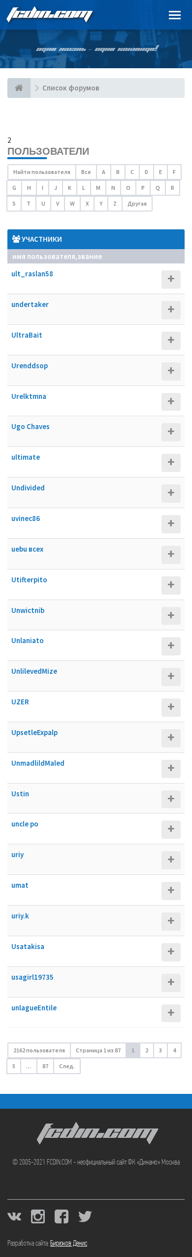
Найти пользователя (41, 171)
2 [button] (146, 1050)
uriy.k (20, 915)
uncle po (24, 823)
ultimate (25, 457)
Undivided (28, 487)
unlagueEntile (34, 1007)
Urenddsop (29, 365)
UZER (20, 701)
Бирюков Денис (68, 1244)
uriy (17, 854)
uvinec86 (25, 518)
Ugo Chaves (30, 426)
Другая (137, 203)
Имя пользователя (43, 256)
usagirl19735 (32, 977)
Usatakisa (27, 946)
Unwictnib (27, 610)
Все (86, 171)
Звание (89, 256)
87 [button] (45, 1066)
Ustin (20, 793)
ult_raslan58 (32, 273)
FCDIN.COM (48, 14)
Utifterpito (29, 579)
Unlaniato (27, 640)
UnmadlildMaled (37, 763)
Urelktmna (28, 396)
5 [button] (13, 1066)
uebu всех (27, 549)
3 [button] (160, 1050)
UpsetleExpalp (34, 732)
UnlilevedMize (34, 671)
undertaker (30, 304)
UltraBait (26, 335)
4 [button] (174, 1050)
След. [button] (67, 1066)
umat (20, 885)
